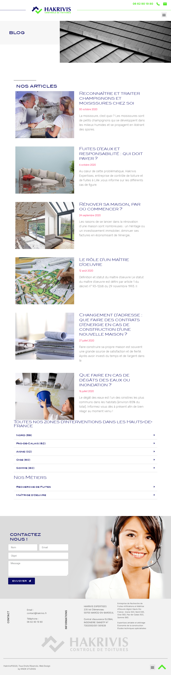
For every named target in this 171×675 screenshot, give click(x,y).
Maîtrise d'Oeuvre (31, 495)
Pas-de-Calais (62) (31, 443)
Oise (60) (23, 459)
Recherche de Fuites (33, 487)
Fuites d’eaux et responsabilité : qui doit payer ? (111, 153)
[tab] (85, 435)
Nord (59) (24, 435)
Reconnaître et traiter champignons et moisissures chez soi (109, 98)
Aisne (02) (24, 451)
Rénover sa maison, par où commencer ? (109, 207)
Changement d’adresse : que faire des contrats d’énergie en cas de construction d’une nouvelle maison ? (110, 325)
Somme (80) (25, 468)
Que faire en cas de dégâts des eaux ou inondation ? (104, 380)
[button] (164, 15)
